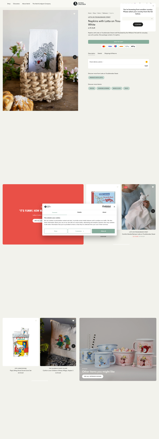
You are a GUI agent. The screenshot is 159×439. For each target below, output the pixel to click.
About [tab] (104, 212)
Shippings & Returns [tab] (111, 53)
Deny (55, 231)
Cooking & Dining (103, 88)
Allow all (103, 231)
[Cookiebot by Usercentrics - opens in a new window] (103, 206)
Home (89, 13)
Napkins (111, 13)
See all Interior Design (92, 376)
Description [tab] (91, 53)
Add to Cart (118, 41)
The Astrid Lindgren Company (42, 3)
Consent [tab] (54, 212)
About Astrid (26, 3)
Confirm (138, 24)
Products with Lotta (96, 77)
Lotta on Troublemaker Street (99, 17)
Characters (16, 3)
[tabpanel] (118, 55)
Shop (8, 3)
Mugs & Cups (117, 88)
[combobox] (138, 18)
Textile (92, 88)
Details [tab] (79, 212)
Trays (126, 88)
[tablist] (118, 53)
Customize (78, 231)
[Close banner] (114, 206)
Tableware (105, 13)
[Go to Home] (79, 4)
